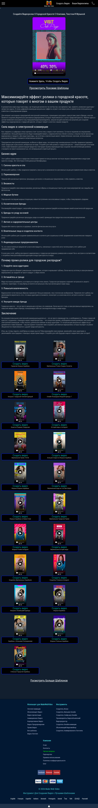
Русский (85, 799)
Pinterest (49, 772)
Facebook (41, 772)
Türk (70, 799)
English (13, 799)
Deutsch (43, 799)
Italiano (35, 799)
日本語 (77, 799)
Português (52, 799)
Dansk (60, 799)
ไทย (65, 799)
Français (20, 799)
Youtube (56, 772)
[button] (20, 351)
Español (28, 799)
